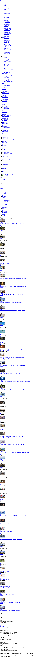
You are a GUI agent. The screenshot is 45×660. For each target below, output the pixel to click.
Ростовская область (7, 24)
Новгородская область (7, 33)
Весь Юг (5, 19)
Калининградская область (8, 29)
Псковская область (6, 34)
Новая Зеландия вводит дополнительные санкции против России (10, 610)
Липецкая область (6, 12)
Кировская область (5, 123)
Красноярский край (7, 60)
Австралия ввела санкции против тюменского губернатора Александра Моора (12, 491)
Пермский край (6, 42)
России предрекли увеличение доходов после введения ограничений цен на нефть (12, 570)
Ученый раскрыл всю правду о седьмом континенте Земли (9, 420)
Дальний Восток (4, 73)
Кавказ (3, 66)
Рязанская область (6, 14)
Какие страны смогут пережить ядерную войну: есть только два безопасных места (12, 223)
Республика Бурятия (5, 166)
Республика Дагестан (7, 67)
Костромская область (5, 95)
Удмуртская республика (7, 47)
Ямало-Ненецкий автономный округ (9, 55)
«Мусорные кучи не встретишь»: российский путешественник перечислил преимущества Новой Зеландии (16, 389)
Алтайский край (6, 58)
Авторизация (2, 626)
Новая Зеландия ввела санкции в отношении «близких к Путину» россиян (11, 499)
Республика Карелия (5, 119)
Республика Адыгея (5, 107)
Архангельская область (7, 28)
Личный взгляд (6, 201)
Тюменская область (7, 54)
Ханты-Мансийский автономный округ (8, 139)
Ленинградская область (7, 31)
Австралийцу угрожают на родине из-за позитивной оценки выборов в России (12, 357)
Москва (1, 271)
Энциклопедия (6, 198)
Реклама (3, 179)
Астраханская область (7, 20)
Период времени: (3, 217)
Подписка (5, 203)
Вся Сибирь (5, 57)
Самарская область (6, 46)
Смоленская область (5, 99)
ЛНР (3, 170)
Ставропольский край (7, 72)
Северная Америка (3, 397)
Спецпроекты (4, 202)
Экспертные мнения (7, 200)
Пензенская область (7, 41)
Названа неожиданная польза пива (5, 586)
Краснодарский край (7, 22)
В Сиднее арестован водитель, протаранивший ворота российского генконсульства (12, 262)
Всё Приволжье (6, 38)
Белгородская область (7, 6)
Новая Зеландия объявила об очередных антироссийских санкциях (10, 373)
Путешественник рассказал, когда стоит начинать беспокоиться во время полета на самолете (14, 468)
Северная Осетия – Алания (8, 71)
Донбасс (3, 83)
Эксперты (5, 199)
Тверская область (6, 16)
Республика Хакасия (7, 64)
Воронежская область (7, 8)
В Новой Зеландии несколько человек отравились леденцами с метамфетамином (12, 310)
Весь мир (3, 2)
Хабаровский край (6, 80)
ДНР (4, 87)
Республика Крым (6, 25)
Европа (1, 555)
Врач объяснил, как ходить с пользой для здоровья (7, 594)
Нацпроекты (4, 196)
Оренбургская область (7, 40)
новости (1, 187)
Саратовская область (5, 131)
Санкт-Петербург (6, 36)
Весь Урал (3, 135)
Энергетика (5, 192)
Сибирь (3, 56)
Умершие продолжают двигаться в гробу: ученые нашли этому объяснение (11, 412)
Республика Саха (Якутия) (6, 162)
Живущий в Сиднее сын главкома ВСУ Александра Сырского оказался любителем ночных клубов (15, 381)
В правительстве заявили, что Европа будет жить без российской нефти (11, 539)
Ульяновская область (7, 48)
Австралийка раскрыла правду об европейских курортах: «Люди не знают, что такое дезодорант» (15, 452)
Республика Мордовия (7, 44)
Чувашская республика (7, 49)
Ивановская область (7, 9)
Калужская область (7, 10)
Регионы (1, 0)
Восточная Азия (2, 255)
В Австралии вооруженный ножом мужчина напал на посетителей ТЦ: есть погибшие (13, 349)
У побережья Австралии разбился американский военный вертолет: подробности (12, 460)
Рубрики (1, 188)
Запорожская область (7, 85)
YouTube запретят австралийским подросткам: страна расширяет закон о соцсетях (12, 270)
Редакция (1, 625)
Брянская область (4, 91)
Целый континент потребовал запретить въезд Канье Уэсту (9, 523)
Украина (1, 342)
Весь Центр (5, 4)
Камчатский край (6, 76)
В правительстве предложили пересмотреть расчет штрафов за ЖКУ (10, 602)
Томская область (6, 65)
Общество (1, 222)
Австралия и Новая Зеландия (4, 247)
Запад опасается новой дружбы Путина (6, 428)
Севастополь (6, 26)
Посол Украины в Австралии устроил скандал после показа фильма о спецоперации (13, 365)
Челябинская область (7, 52)
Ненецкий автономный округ (6, 115)
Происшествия (4, 195)
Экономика (5, 191)
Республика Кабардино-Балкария (9, 69)
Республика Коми (6, 35)
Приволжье (4, 37)
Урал (3, 50)
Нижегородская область (7, 39)
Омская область (6, 62)
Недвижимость (6, 193)
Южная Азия (2, 429)
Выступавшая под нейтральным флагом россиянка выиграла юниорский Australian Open (13, 515)
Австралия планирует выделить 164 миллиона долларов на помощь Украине (11, 302)
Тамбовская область (7, 15)
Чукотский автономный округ (8, 81)
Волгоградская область (7, 21)
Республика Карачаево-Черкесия (7, 154)
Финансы (3, 208)
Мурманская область (7, 32)
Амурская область (5, 158)
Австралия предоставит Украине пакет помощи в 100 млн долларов (10, 341)
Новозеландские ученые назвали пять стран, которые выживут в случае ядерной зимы (13, 286)
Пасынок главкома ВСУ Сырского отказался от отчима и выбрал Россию (11, 231)
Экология (3, 197)
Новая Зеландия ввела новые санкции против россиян (8, 531)
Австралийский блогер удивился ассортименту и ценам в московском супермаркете (13, 278)
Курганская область (7, 53)
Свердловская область (7, 51)
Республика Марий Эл (7, 43)
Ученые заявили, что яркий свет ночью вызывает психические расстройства (11, 436)
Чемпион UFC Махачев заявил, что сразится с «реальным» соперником (11, 507)
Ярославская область (7, 18)
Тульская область (6, 17)
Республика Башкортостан (6, 127)
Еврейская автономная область (8, 75)
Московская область (7, 5)
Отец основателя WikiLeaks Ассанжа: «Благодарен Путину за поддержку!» (11, 294)
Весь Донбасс (6, 84)
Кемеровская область (7, 59)
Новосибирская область (7, 61)
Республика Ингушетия (7, 68)
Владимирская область (7, 7)
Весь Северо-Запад (7, 27)
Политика (1, 285)
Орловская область (7, 13)
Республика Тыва (6, 63)
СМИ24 (35, 658)
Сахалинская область (7, 79)
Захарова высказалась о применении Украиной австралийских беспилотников (12, 444)
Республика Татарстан (7, 45)
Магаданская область (7, 77)
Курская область (6, 11)
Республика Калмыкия (7, 23)
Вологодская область (7, 30)
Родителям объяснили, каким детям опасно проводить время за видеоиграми (11, 578)
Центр (3, 3)
